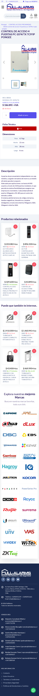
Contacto (6, 673)
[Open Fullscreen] (35, 78)
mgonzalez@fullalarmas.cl (30, 652)
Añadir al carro (23, 115)
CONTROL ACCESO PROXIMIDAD (20, 24)
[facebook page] (3, 579)
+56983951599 (13, 1)
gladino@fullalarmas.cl (28, 640)
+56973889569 (10, 660)
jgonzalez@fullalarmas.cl (29, 646)
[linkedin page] (8, 579)
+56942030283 (10, 643)
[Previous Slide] (4, 62)
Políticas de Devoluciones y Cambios (15, 686)
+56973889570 (10, 648)
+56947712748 (10, 623)
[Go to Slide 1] (15, 84)
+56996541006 (10, 637)
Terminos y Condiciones (11, 679)
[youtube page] (18, 579)
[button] (35, 16)
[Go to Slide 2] (24, 84)
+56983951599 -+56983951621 (22, 597)
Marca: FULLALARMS (10, 102)
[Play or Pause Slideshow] (3, 78)
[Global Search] (23, 16)
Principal (3, 24)
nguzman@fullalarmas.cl (29, 658)
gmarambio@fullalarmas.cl (13, 635)
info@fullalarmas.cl (15, 599)
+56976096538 (10, 629)
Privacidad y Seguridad (11, 683)
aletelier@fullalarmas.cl (30, 627)
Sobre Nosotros (8, 676)
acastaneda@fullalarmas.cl (13, 621)
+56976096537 (10, 654)
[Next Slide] (35, 62)
